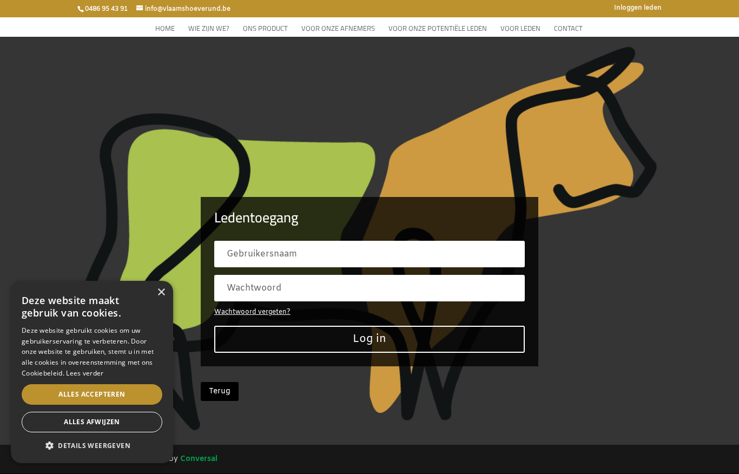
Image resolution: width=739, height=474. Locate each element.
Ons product (265, 29)
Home (165, 29)
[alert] (92, 372)
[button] (92, 445)
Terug (219, 391)
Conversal (198, 459)
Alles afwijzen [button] (92, 421)
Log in (369, 339)
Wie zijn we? (208, 29)
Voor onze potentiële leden (437, 29)
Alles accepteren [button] (91, 394)
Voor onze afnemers (338, 29)
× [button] (161, 292)
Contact (568, 29)
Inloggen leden (638, 8)
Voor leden (520, 29)
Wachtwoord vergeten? (252, 312)
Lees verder (84, 373)
